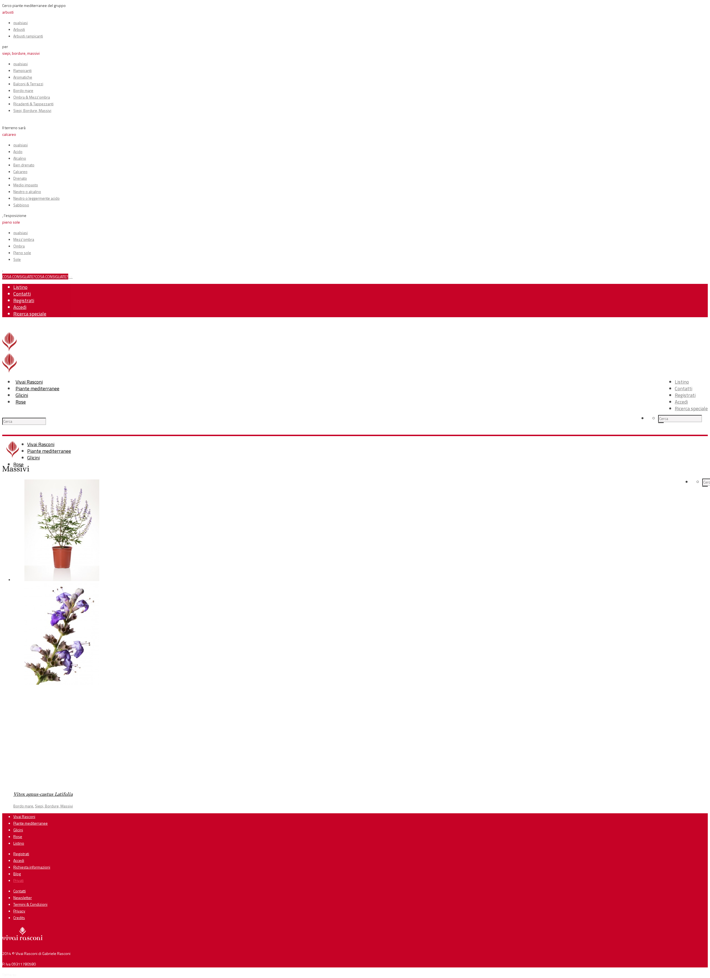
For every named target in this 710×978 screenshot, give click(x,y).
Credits (19, 918)
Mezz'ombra (23, 239)
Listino (20, 287)
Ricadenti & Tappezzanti (33, 104)
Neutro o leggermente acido (36, 198)
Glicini (22, 395)
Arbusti (19, 29)
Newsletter (22, 898)
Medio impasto (25, 185)
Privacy (19, 911)
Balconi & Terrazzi (28, 84)
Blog (17, 874)
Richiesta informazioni (31, 867)
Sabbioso (21, 205)
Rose (21, 402)
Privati (18, 880)
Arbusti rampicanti (28, 36)
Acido (17, 151)
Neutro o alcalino (27, 191)
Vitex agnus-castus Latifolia (43, 794)
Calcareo (20, 171)
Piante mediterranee (37, 388)
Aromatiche (22, 77)
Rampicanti (22, 70)
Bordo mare (23, 90)
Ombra (19, 246)
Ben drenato (23, 165)
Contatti (22, 293)
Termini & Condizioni (30, 904)
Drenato (20, 178)
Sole (17, 259)
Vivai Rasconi (29, 382)
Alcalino (19, 158)
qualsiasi (20, 23)
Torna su (9, 974)
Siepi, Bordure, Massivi (32, 110)
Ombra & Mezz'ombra (31, 97)
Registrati (23, 300)
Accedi (19, 307)
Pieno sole (22, 253)
